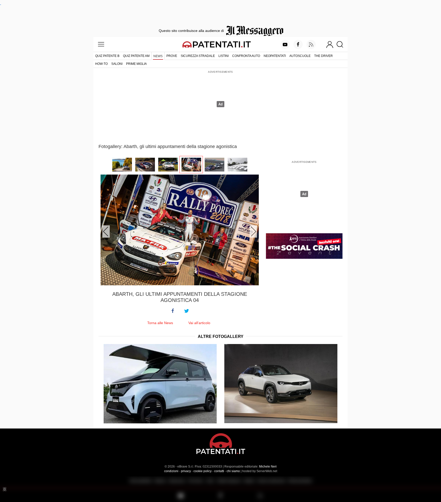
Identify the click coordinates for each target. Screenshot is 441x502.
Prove (171, 56)
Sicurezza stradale (198, 56)
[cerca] (342, 44)
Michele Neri (268, 466)
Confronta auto (246, 56)
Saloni (116, 64)
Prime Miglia (136, 64)
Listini (223, 56)
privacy (186, 471)
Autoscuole (300, 56)
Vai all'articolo (199, 323)
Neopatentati (275, 56)
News (158, 56)
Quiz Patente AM (136, 56)
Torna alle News (160, 323)
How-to (101, 64)
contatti (219, 471)
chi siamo (233, 471)
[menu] (101, 44)
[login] (330, 44)
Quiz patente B (107, 56)
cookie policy (202, 471)
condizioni (171, 471)
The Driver (323, 56)
